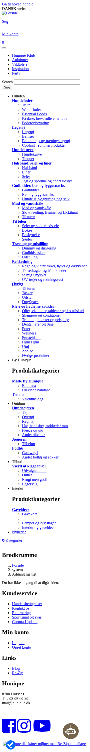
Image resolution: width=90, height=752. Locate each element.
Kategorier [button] (13, 540)
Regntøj (28, 421)
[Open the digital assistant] (71, 731)
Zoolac (27, 351)
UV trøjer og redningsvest (42, 279)
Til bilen (19, 221)
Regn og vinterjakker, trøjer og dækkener (54, 266)
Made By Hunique (27, 381)
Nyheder (19, 532)
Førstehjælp (31, 337)
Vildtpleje (19, 64)
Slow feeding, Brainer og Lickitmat (50, 212)
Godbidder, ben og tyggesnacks (38, 185)
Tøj (25, 412)
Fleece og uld (32, 430)
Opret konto (21, 647)
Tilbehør (28, 444)
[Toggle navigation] (4, 48)
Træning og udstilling (30, 244)
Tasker (27, 293)
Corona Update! (25, 622)
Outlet (27, 475)
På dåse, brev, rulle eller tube (44, 118)
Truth (26, 105)
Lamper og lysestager (39, 523)
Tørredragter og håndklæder (44, 270)
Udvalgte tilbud (34, 470)
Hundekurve (23, 150)
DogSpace (30, 302)
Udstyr (27, 297)
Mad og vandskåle (27, 203)
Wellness (29, 333)
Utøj (25, 346)
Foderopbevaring (35, 123)
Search (7, 82)
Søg (7, 87)
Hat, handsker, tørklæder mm (45, 426)
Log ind (18, 643)
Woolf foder (31, 109)
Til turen (28, 217)
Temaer (18, 394)
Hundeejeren (23, 408)
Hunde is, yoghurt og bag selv (46, 199)
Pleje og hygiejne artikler (33, 306)
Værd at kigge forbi (29, 466)
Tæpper (28, 159)
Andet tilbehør (33, 435)
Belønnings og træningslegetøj (46, 141)
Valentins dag (32, 399)
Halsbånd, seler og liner (32, 163)
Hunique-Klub (23, 55)
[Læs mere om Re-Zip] (44, 744)
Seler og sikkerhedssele (40, 226)
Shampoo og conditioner (41, 315)
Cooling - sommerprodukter (44, 145)
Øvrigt (17, 284)
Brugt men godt (34, 479)
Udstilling (30, 257)
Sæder (27, 239)
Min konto (10, 34)
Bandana (29, 385)
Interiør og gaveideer (38, 527)
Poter (26, 329)
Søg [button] (5, 21)
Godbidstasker (33, 253)
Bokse (27, 230)
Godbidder (30, 190)
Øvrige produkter (35, 355)
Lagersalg (30, 484)
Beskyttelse (31, 235)
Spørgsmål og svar (26, 617)
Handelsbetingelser (27, 604)
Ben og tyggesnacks (38, 194)
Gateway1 (30, 453)
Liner (26, 172)
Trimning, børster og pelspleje (45, 320)
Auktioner (20, 60)
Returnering (21, 613)
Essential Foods (34, 114)
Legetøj (18, 127)
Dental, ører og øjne (38, 324)
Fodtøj (17, 448)
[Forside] (10, 13)
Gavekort (29, 514)
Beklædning (22, 261)
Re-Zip (17, 673)
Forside (18, 565)
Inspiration (20, 69)
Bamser (28, 136)
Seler (26, 176)
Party (16, 73)
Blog (16, 668)
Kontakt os (20, 608)
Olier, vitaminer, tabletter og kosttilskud (53, 311)
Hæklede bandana (36, 390)
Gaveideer (20, 509)
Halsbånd (29, 168)
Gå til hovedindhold (18, 4)
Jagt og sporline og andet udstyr (47, 181)
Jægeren (19, 439)
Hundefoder (22, 100)
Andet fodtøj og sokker (40, 457)
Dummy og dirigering (39, 248)
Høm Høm (30, 342)
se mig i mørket (34, 275)
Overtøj (28, 417)
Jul (24, 518)
